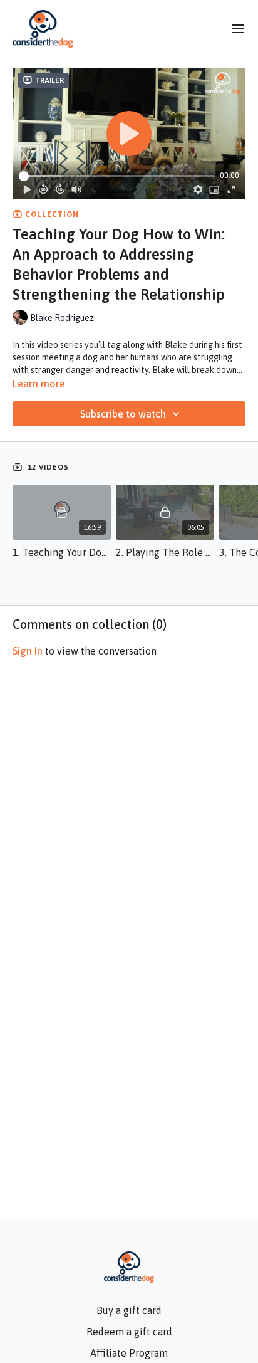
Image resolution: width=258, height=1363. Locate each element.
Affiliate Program (129, 1353)
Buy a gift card (129, 1310)
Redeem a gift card (129, 1331)
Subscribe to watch (123, 413)
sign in (28, 650)
